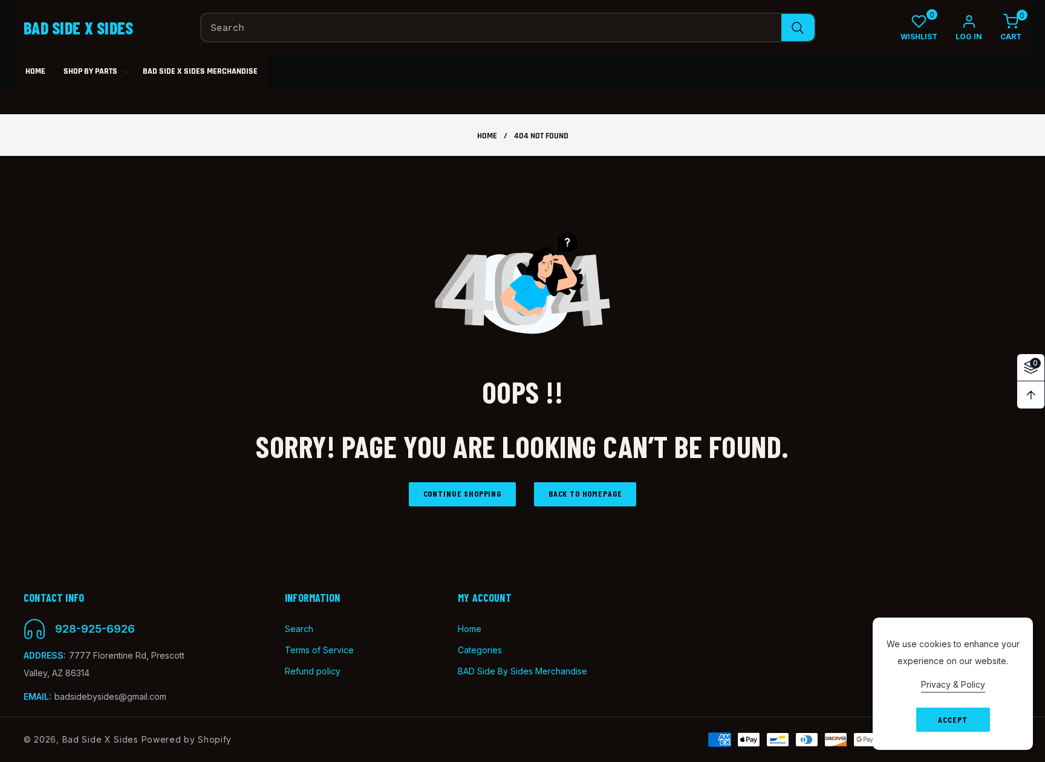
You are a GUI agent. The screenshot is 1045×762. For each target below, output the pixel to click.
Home (487, 136)
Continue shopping (462, 493)
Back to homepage (585, 493)
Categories (480, 650)
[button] (1001, 27)
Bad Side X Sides (100, 739)
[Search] (798, 27)
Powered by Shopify (187, 739)
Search (299, 629)
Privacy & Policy (953, 684)
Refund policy (312, 671)
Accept (952, 719)
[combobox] (508, 27)
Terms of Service (319, 650)
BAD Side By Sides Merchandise (522, 671)
